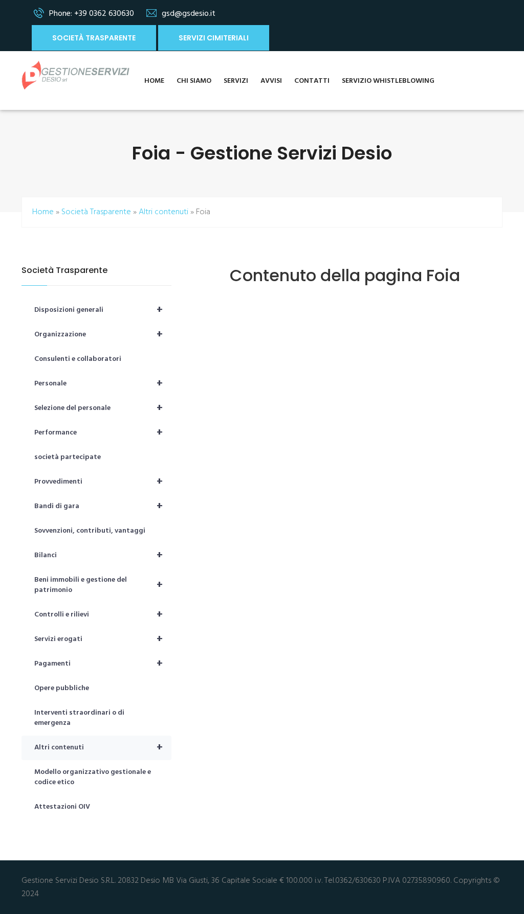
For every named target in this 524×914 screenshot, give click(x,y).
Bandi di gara (98, 506)
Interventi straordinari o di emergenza (79, 718)
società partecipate (67, 457)
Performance (98, 433)
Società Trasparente (94, 38)
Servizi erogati (98, 639)
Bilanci (98, 555)
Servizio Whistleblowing (388, 81)
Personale (98, 384)
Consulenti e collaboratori (77, 359)
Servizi (236, 81)
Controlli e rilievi (98, 615)
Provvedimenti (98, 482)
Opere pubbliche (61, 688)
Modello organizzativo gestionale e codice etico (92, 777)
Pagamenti (98, 664)
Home (154, 81)
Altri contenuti (163, 212)
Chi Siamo (194, 81)
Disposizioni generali (98, 310)
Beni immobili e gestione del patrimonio (98, 585)
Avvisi (271, 81)
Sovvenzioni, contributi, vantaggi (89, 531)
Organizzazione (98, 335)
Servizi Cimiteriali (214, 38)
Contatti (312, 81)
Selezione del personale (98, 408)
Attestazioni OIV (62, 807)
